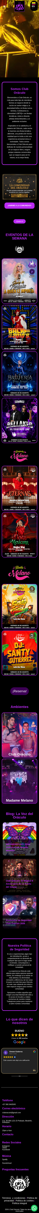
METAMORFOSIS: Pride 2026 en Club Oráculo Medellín (18, 847)
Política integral (19, 1203)
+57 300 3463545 (9, 1104)
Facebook (6, 1150)
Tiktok (4, 1148)
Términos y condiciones (13, 1198)
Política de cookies (25, 1200)
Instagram (6, 1146)
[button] (4, 6)
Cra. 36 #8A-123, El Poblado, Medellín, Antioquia (17, 1121)
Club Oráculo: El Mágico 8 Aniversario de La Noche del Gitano (19, 884)
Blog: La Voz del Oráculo (19, 815)
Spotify (4, 1159)
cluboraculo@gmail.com (11, 1113)
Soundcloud (6, 1163)
